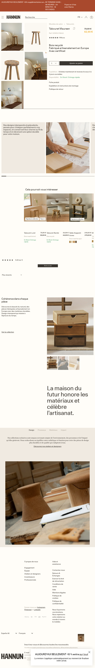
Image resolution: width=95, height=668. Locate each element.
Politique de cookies (56, 597)
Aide (54, 590)
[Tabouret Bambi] (58, 212)
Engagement (29, 568)
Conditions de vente (57, 585)
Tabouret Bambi (53, 233)
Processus (42, 430)
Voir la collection (7, 332)
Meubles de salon (56, 24)
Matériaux (53, 430)
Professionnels (30, 580)
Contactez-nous (58, 570)
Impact (63, 430)
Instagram (41, 607)
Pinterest (28, 610)
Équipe (27, 571)
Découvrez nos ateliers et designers (47, 446)
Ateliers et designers (32, 574)
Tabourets (70, 24)
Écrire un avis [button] (48, 265)
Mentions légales (59, 593)
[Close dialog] (89, 652)
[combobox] (9, 633)
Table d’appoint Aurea (75, 234)
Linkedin (37, 610)
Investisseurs (29, 577)
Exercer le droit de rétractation (58, 580)
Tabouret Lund (29, 233)
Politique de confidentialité (57, 602)
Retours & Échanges (56, 574)
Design (31, 430)
